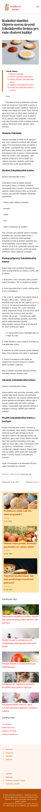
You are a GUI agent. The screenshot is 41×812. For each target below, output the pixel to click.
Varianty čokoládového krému (21, 85)
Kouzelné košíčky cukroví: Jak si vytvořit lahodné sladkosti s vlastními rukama (19, 707)
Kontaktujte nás (26, 474)
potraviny (36, 482)
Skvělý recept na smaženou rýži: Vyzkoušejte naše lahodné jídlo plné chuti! (19, 643)
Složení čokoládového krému (21, 77)
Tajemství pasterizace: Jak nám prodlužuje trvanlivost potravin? (19, 579)
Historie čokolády (17, 74)
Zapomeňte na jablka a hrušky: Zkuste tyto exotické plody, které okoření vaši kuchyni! (20, 619)
